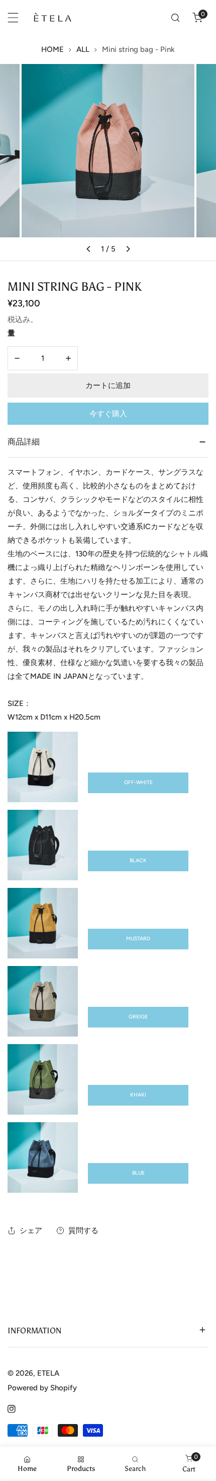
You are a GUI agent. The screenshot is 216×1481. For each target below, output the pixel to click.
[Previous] (88, 249)
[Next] (128, 249)
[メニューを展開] (13, 18)
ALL (82, 49)
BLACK (138, 860)
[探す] (175, 18)
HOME (52, 49)
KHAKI (138, 1094)
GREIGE (138, 1016)
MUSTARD (138, 938)
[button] (197, 18)
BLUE (138, 1173)
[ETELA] (52, 18)
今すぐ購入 (108, 413)
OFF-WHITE (138, 782)
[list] (108, 162)
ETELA (48, 1373)
